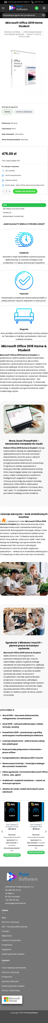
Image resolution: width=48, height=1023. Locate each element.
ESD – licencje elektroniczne (14, 926)
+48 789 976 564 (12, 900)
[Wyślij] (43, 15)
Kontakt (5, 931)
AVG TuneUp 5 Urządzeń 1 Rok (36, 826)
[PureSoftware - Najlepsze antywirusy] (18, 8)
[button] (3, 8)
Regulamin (6, 949)
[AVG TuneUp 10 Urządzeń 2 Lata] (12, 811)
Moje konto (7, 935)
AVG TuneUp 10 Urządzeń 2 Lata (12, 826)
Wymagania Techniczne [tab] (13, 216)
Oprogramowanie (32, 32)
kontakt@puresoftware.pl (15, 903)
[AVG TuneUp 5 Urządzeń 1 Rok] (36, 811)
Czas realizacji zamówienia (14, 967)
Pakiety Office (34, 34)
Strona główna (12, 32)
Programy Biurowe (14, 34)
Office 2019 (24, 36)
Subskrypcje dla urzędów (13, 954)
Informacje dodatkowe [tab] (13, 209)
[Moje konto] (36, 8)
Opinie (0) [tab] (7, 213)
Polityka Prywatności (11, 940)
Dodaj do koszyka (25, 191)
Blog (4, 917)
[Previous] (2, 832)
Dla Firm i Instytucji (10, 922)
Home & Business (24, 111)
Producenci (7, 945)
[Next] (45, 832)
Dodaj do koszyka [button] (12, 855)
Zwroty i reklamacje (11, 990)
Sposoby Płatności (10, 981)
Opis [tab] (5, 205)
